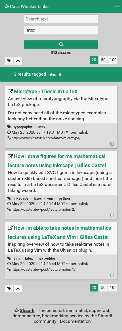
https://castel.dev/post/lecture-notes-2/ (43, 209)
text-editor (46, 258)
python (64, 198)
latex (52, 74)
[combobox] (61, 30)
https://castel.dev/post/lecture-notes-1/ (43, 269)
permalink (49, 132)
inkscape (21, 198)
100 (113, 59)
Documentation (75, 321)
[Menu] (117, 7)
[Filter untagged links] (9, 61)
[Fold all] (18, 61)
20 (94, 59)
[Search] (61, 44)
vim (50, 198)
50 (103, 59)
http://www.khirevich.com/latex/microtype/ (46, 138)
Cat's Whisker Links (29, 6)
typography (23, 127)
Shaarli (27, 310)
